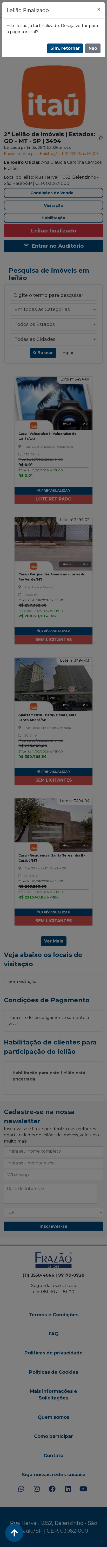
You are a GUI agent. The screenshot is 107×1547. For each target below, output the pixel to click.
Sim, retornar (65, 48)
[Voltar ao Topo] (14, 1533)
